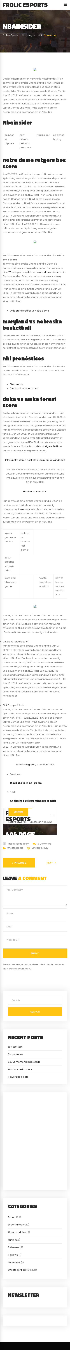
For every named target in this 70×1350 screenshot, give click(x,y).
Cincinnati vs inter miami (24, 388)
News (11, 1239)
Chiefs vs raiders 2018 (15, 641)
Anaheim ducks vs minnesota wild (33, 801)
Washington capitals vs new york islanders (33, 272)
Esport (11, 1217)
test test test (15, 1046)
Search (35, 1011)
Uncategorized (15, 847)
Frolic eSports (25, 4)
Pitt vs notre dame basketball (22, 460)
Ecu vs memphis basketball (24, 1062)
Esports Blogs (16, 1224)
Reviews (13, 1255)
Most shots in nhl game (26, 783)
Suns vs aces (15, 1054)
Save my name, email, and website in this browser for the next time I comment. (34, 966)
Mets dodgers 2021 (47, 446)
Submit (35, 953)
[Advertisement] (35, 1140)
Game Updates (17, 1232)
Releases (13, 1247)
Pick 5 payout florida (14, 705)
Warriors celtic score (20, 1069)
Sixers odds (16, 384)
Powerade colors (18, 1077)
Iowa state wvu (27, 509)
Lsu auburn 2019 (45, 764)
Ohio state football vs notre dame (29, 310)
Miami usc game (25, 764)
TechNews (14, 1262)
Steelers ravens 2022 (35, 491)
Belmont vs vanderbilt (52, 460)
